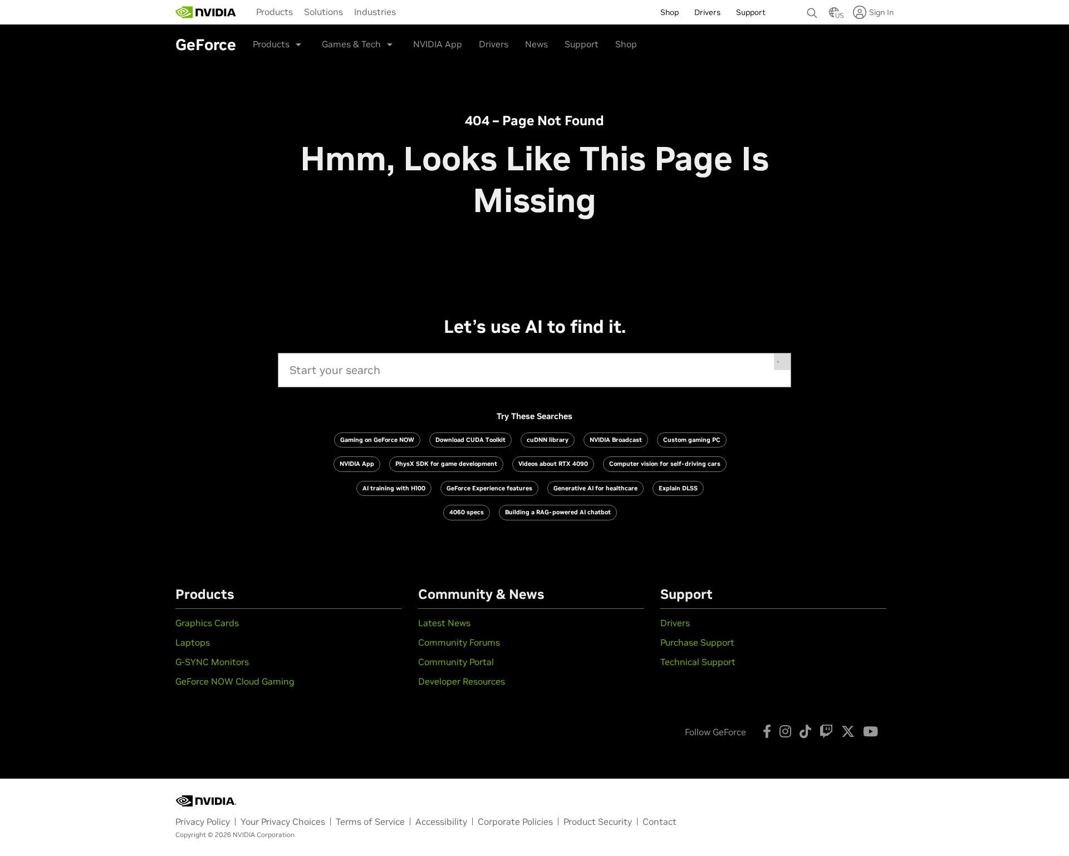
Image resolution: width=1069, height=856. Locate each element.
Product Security (597, 821)
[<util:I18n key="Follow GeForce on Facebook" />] (767, 731)
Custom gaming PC (691, 440)
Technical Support (697, 661)
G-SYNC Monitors (212, 661)
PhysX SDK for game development (446, 464)
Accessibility (441, 821)
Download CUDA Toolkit (470, 440)
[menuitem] (274, 11)
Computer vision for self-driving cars (664, 464)
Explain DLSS (678, 488)
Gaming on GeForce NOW (377, 440)
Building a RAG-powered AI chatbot (558, 512)
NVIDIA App (437, 44)
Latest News (444, 622)
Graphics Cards (207, 622)
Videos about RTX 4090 (553, 464)
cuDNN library (547, 440)
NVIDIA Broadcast (616, 440)
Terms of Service (370, 821)
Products (274, 11)
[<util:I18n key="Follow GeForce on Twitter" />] (848, 731)
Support (582, 44)
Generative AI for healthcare (595, 488)
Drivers (493, 44)
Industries (375, 11)
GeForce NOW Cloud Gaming (235, 681)
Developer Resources (461, 681)
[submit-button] (782, 361)
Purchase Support (697, 642)
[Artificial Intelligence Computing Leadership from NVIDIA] (206, 12)
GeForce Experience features (489, 488)
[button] (834, 15)
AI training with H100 (393, 488)
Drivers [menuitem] (707, 12)
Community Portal (456, 661)
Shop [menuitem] (669, 12)
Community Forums (459, 642)
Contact (659, 821)
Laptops (192, 642)
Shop (626, 44)
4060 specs (466, 512)
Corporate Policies (515, 821)
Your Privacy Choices (283, 821)
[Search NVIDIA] (812, 10)
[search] (534, 370)
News (536, 44)
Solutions (323, 11)
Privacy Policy (202, 821)
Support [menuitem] (751, 12)
